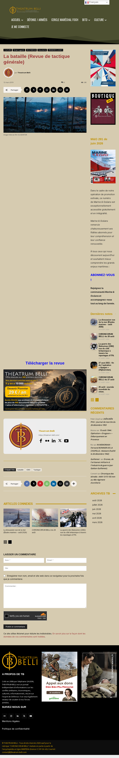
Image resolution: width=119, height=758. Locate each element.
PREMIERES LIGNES (55, 50)
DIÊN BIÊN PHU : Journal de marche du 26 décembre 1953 (103, 422)
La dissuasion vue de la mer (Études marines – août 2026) (107, 323)
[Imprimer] (67, 90)
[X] (33, 90)
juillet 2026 (97, 504)
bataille (21, 470)
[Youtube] (66, 441)
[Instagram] (11, 716)
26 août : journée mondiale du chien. (106, 389)
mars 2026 (97, 522)
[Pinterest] (40, 90)
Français (93, 2)
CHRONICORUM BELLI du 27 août (106, 378)
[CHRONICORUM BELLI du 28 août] (45, 518)
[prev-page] (5, 542)
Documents (42, 50)
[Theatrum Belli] (9, 73)
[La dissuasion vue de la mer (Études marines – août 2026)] (16, 518)
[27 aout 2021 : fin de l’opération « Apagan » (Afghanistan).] (94, 365)
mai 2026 (96, 513)
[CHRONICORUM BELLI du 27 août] (94, 379)
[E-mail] (60, 90)
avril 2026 (97, 518)
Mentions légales (11, 721)
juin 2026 (96, 509)
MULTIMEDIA (31, 50)
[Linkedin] (53, 90)
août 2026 (97, 500)
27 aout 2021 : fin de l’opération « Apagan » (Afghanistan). (106, 366)
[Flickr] (47, 441)
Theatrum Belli (24, 72)
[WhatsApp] (47, 90)
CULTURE (7, 50)
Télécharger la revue (45, 363)
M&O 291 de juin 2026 (99, 141)
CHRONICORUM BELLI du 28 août (106, 335)
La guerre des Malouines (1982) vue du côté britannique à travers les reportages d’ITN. (73, 532)
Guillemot (95, 459)
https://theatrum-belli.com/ (49, 435)
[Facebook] (27, 90)
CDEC (28, 470)
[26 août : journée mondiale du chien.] (94, 389)
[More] (74, 484)
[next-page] (10, 542)
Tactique (36, 470)
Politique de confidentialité (16, 728)
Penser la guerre (18, 50)
